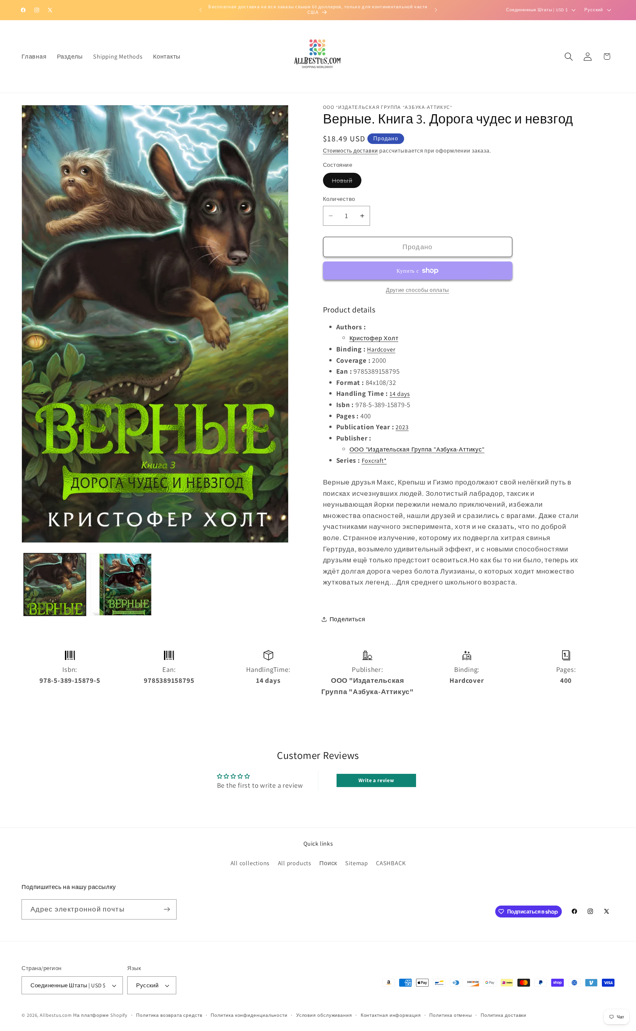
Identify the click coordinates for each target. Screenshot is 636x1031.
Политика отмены (450, 1015)
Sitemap (356, 863)
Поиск (328, 863)
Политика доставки (503, 1015)
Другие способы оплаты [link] (417, 290)
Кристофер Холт (373, 338)
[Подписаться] (166, 909)
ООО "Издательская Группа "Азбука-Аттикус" (417, 449)
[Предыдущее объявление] (200, 10)
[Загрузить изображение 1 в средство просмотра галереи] (55, 584)
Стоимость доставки (350, 150)
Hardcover (381, 349)
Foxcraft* (374, 460)
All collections (250, 863)
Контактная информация (391, 1015)
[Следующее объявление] (436, 10)
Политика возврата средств (169, 1015)
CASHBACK (390, 863)
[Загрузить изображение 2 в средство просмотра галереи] (121, 584)
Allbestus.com (56, 1015)
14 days (400, 394)
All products (294, 863)
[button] (568, 56)
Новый (347, 182)
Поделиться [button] (347, 619)
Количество (339, 199)
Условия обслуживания (324, 1015)
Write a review (376, 780)
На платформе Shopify (100, 1015)
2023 (402, 427)
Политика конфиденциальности (249, 1015)
